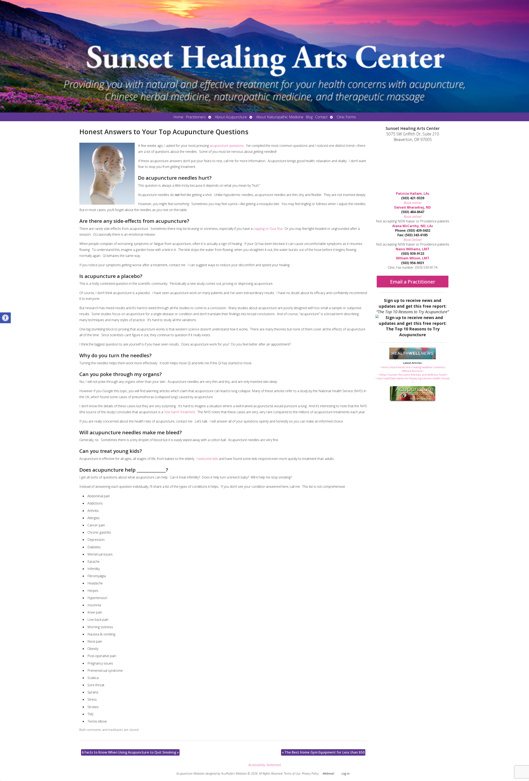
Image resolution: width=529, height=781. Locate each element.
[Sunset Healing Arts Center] (264, 56)
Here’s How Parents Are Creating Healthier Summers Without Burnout (413, 369)
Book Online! (413, 239)
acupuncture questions (227, 145)
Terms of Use (292, 773)
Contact (321, 116)
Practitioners (196, 116)
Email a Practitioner (412, 281)
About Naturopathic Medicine (279, 116)
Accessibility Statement (264, 765)
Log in (345, 773)
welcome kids (208, 458)
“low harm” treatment (179, 412)
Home (178, 116)
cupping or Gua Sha (267, 228)
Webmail (328, 773)
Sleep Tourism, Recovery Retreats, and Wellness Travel (412, 374)
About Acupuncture (231, 116)
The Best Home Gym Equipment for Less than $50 (323, 752)
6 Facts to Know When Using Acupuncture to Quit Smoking (130, 752)
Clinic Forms (346, 116)
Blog (309, 116)
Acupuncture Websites (190, 773)
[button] (5, 317)
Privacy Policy (310, 773)
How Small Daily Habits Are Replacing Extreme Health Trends (413, 378)
